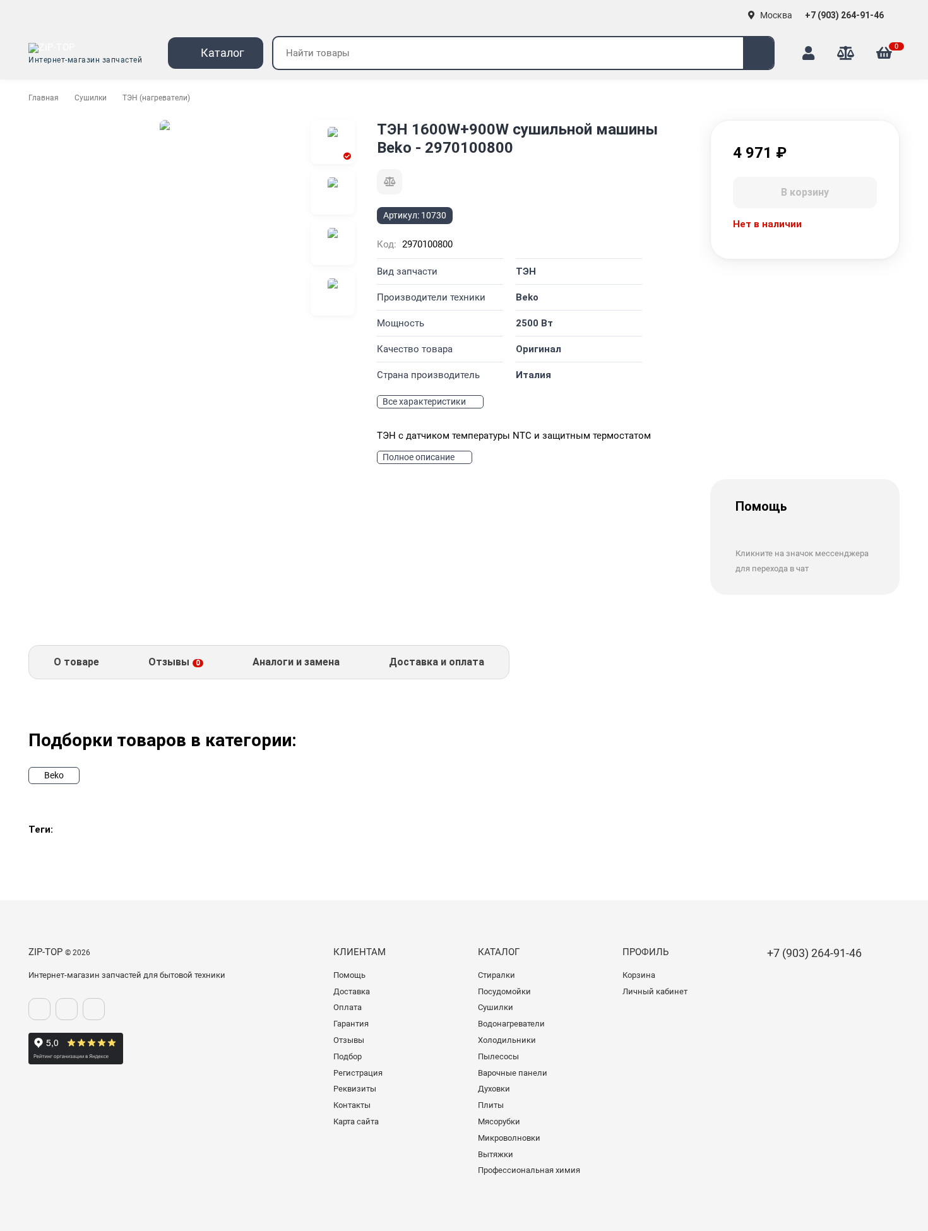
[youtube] (94, 1009)
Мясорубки (499, 1121)
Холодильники (507, 1040)
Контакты (352, 1105)
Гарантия (351, 1023)
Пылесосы (498, 1056)
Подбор (347, 1056)
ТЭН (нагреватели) (156, 97)
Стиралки (496, 975)
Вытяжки (495, 1154)
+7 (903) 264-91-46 (845, 15)
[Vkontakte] (39, 1009)
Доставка (351, 991)
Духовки (494, 1088)
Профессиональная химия (529, 1170)
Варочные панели (512, 1073)
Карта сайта (356, 1121)
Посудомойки (504, 991)
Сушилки (90, 97)
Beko (54, 775)
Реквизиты (354, 1088)
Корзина (638, 975)
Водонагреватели (511, 1023)
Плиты (491, 1105)
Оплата (347, 1007)
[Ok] (67, 1009)
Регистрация (358, 1073)
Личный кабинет (654, 991)
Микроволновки (509, 1138)
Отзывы (348, 1040)
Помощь (349, 975)
